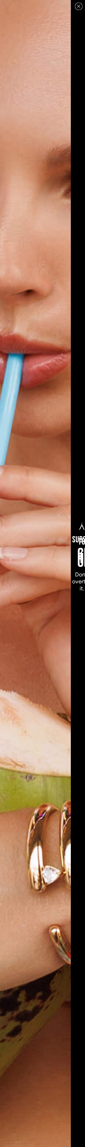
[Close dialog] (78, 6)
